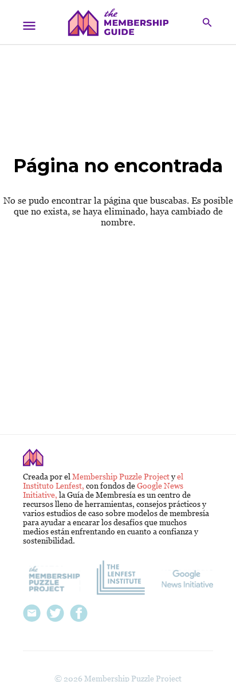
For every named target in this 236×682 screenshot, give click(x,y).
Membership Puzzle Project (121, 476)
